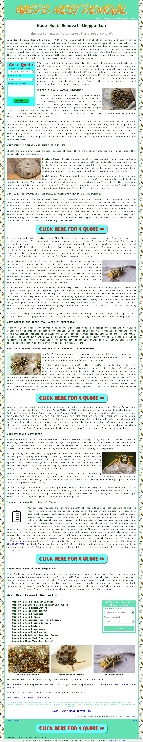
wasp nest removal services (44, 419)
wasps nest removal (123, 422)
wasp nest (130, 66)
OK (123, 740)
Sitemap (8, 720)
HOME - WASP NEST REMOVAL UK (71, 711)
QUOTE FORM (18, 544)
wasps (68, 46)
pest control (40, 541)
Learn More (113, 740)
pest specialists (116, 508)
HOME (98, 19)
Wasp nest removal (18, 407)
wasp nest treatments (107, 535)
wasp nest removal (100, 526)
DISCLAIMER (130, 19)
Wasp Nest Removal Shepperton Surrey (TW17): (34, 40)
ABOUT (112, 19)
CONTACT (120, 19)
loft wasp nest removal (79, 535)
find (16, 574)
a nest (31, 58)
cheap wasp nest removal (82, 514)
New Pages (17, 720)
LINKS (105, 19)
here (109, 589)
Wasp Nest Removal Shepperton (32, 595)
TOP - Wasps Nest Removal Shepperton (28, 698)
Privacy (134, 720)
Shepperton (63, 407)
